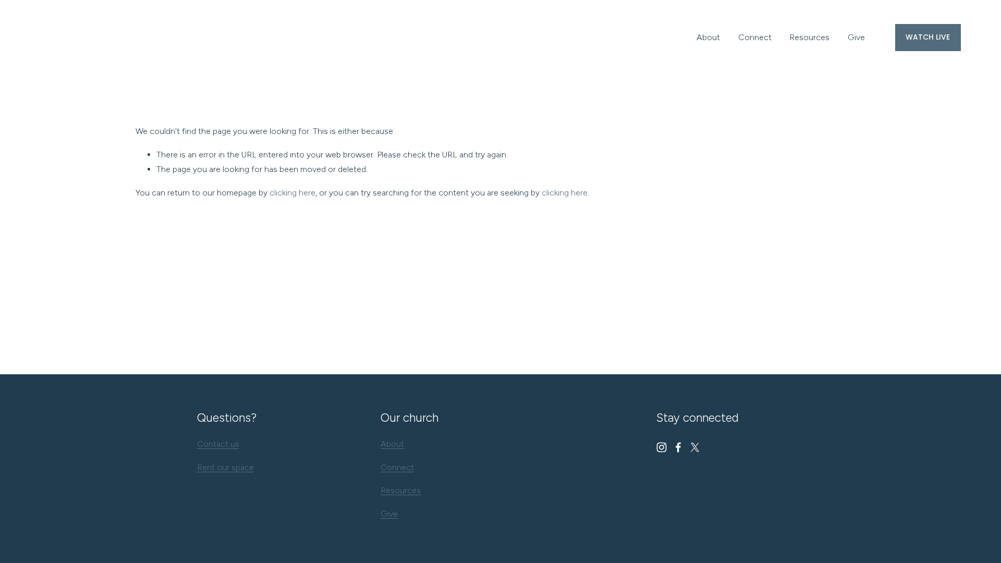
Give (856, 37)
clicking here (292, 193)
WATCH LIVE (928, 37)
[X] (695, 447)
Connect (755, 37)
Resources (809, 37)
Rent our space (225, 467)
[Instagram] (661, 447)
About (708, 37)
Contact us (218, 444)
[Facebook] (678, 447)
